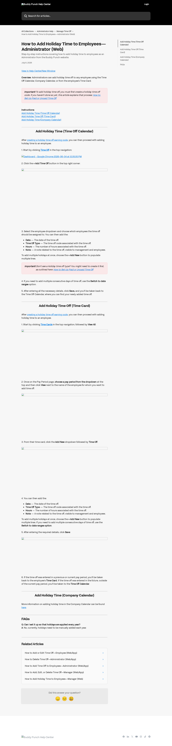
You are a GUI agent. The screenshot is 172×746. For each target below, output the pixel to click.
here (24, 607)
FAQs (122, 64)
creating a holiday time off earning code (47, 140)
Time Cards (46, 324)
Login (146, 4)
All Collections (28, 31)
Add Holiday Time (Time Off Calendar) (41, 113)
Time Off (45, 150)
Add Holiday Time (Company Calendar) (41, 119)
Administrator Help (45, 31)
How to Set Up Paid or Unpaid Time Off (73, 269)
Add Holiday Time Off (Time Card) (39, 116)
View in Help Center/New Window (38, 70)
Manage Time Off (64, 31)
